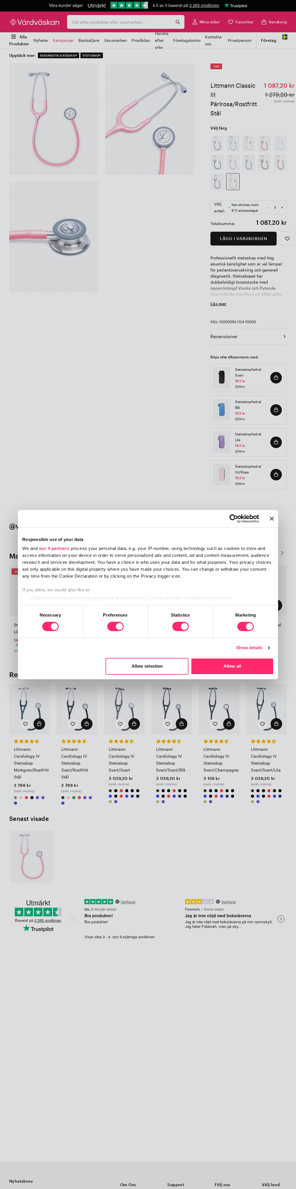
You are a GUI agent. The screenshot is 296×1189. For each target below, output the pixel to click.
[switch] (115, 627)
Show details (249, 647)
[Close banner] (272, 518)
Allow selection (147, 666)
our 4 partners (54, 548)
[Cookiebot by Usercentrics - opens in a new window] (233, 518)
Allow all (232, 666)
